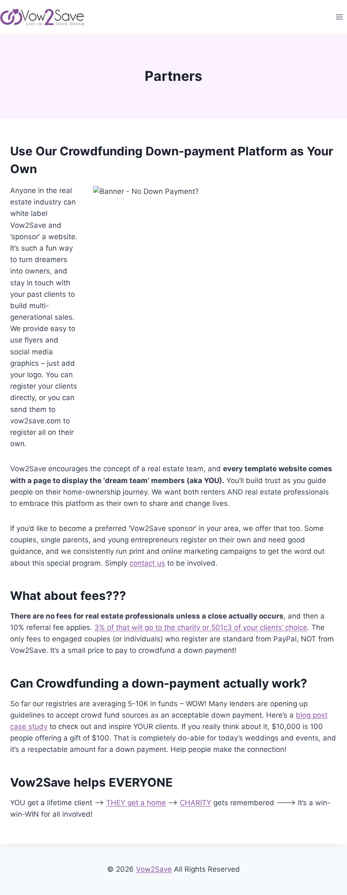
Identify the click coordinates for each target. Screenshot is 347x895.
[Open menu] (339, 16)
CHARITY (195, 802)
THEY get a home (136, 802)
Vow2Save (154, 869)
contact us (147, 563)
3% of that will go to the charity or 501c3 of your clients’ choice (200, 627)
